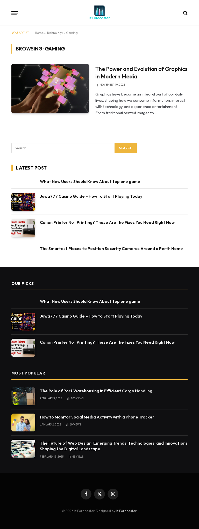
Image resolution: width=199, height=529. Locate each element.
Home (39, 33)
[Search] (185, 13)
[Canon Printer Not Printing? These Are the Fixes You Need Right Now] (23, 228)
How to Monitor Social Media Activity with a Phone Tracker (97, 417)
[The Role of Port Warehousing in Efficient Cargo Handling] (23, 396)
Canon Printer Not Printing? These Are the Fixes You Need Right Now (107, 222)
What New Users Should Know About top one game (90, 181)
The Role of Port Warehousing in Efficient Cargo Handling (96, 390)
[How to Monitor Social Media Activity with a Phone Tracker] (23, 422)
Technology (55, 33)
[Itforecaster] (99, 13)
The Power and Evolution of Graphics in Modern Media (141, 72)
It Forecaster (126, 511)
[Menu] (14, 13)
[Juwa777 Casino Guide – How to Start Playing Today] (23, 202)
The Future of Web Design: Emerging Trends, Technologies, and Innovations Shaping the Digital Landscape (114, 446)
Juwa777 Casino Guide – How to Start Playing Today (91, 196)
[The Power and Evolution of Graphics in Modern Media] (50, 88)
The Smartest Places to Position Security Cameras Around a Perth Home (111, 248)
